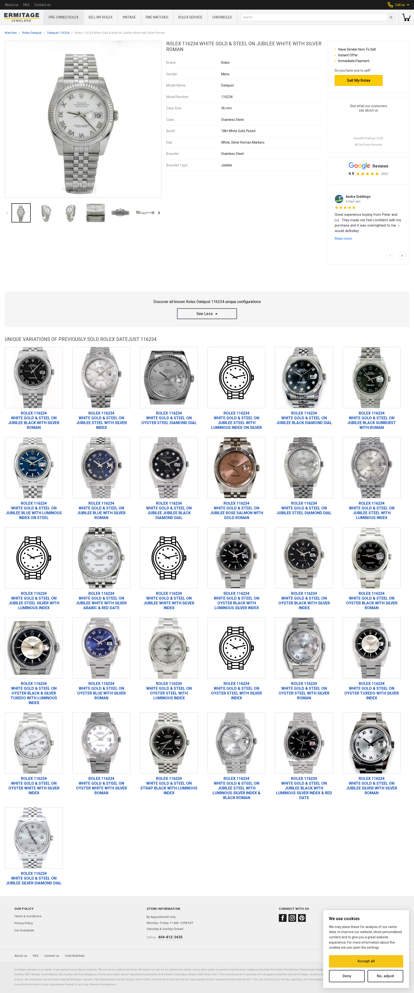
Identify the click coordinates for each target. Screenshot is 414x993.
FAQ (26, 5)
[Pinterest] (302, 918)
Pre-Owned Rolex (64, 17)
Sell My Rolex (100, 17)
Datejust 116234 (58, 32)
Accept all (366, 961)
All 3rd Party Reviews (368, 144)
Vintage (129, 17)
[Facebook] (283, 918)
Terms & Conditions (27, 916)
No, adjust (385, 976)
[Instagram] (292, 918)
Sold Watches (74, 956)
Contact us (42, 5)
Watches (11, 32)
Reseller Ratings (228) (368, 138)
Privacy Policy (23, 923)
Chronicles (222, 17)
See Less (204, 313)
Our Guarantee (24, 930)
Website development (103, 984)
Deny (347, 976)
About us (11, 5)
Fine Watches (157, 17)
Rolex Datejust (32, 32)
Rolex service (190, 17)
